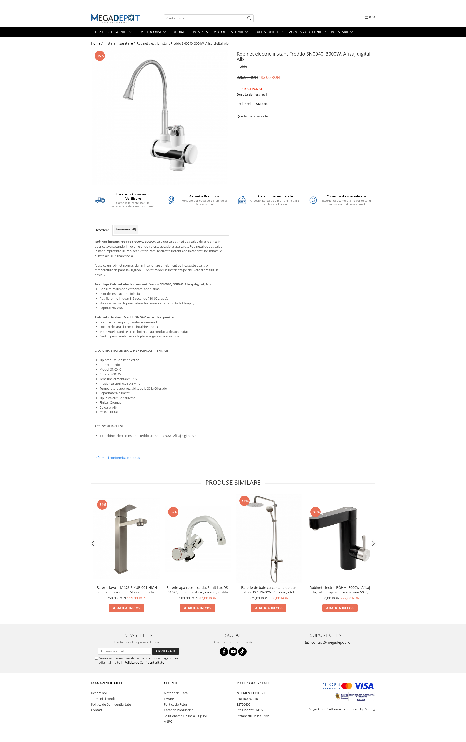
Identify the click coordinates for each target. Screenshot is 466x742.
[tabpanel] (160, 117)
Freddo (242, 66)
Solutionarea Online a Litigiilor (185, 716)
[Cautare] (249, 18)
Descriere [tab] (102, 230)
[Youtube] (233, 651)
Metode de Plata (176, 693)
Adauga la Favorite (254, 116)
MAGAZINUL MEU (106, 683)
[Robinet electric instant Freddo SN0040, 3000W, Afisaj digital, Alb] (160, 117)
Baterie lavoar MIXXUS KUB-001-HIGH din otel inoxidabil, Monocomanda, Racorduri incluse (127, 589)
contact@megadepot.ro (330, 642)
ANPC (168, 721)
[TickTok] (242, 651)
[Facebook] (224, 651)
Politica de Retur (175, 704)
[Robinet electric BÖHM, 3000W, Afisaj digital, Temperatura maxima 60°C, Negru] (340, 539)
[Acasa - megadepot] (115, 18)
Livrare (169, 698)
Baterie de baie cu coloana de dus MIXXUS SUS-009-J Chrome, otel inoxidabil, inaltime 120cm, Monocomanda (269, 589)
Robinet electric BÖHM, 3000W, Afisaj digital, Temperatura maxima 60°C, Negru (340, 589)
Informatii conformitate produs (117, 457)
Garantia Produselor (178, 710)
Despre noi (99, 693)
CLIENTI (170, 683)
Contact (96, 710)
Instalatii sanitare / (120, 43)
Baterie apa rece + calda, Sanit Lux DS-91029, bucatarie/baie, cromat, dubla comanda (197, 589)
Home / (97, 43)
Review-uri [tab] (126, 229)
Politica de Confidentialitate (144, 662)
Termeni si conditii (104, 698)
